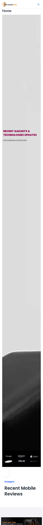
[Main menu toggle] (38, 4)
